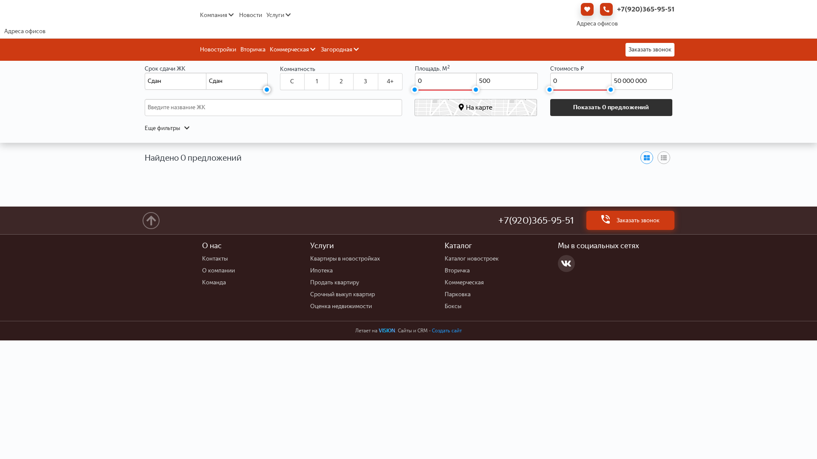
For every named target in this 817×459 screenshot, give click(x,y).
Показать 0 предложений (611, 107)
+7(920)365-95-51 (645, 9)
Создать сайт (447, 331)
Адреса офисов (597, 23)
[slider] (267, 90)
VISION (387, 331)
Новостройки (218, 49)
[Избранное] (585, 9)
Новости (250, 15)
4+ (390, 81)
